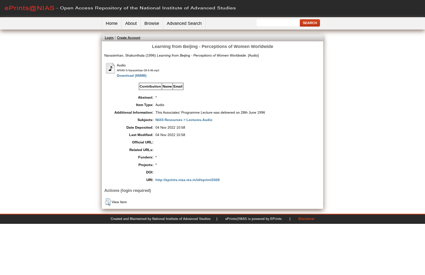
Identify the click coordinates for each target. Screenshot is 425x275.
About (131, 23)
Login (109, 38)
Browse (151, 23)
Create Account (128, 38)
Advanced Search (184, 23)
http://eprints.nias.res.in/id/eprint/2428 (187, 180)
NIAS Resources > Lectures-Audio (183, 120)
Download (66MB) (132, 75)
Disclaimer (306, 219)
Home (112, 23)
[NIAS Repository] (120, 16)
